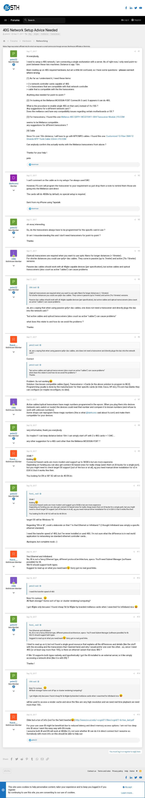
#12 (138, 578)
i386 (13, 259)
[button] (5, 20)
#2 (139, 175)
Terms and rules (104, 771)
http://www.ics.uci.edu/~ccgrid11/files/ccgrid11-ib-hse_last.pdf (104, 720)
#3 (139, 220)
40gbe (36, 34)
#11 (138, 552)
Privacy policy (117, 771)
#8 (139, 425)
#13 (138, 617)
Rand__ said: (34, 494)
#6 (139, 337)
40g (29, 34)
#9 (139, 451)
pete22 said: (34, 345)
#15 (138, 715)
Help (126, 771)
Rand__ (14, 345)
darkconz (13, 183)
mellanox (44, 34)
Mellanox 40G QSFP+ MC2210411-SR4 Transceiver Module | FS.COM (92, 117)
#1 (139, 51)
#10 (138, 486)
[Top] (136, 771)
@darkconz (91, 412)
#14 (138, 673)
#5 (139, 279)
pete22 (7, 34)
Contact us (92, 771)
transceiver (55, 34)
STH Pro (7, 771)
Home (132, 771)
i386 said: (33, 287)
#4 (139, 251)
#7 (139, 399)
